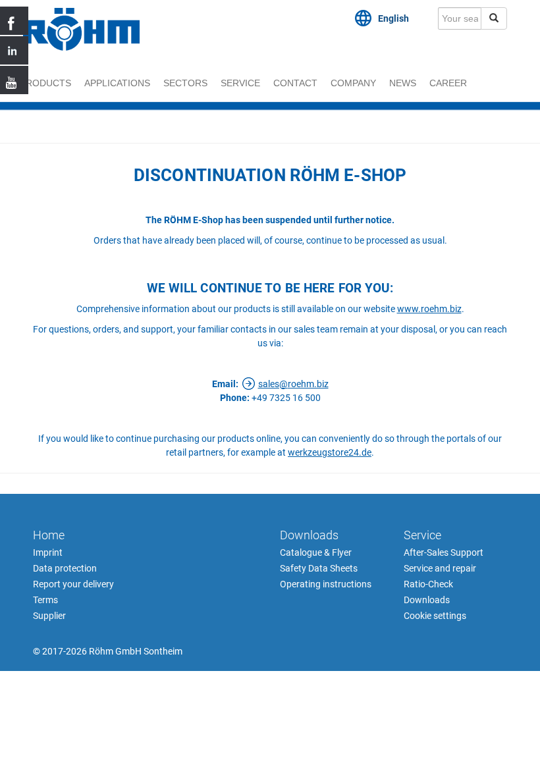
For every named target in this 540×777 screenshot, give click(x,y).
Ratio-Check (428, 584)
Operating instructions (325, 584)
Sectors (185, 83)
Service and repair (440, 568)
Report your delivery (73, 584)
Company (353, 83)
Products (45, 83)
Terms (45, 600)
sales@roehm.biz (293, 384)
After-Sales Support (443, 552)
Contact (295, 83)
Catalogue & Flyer (316, 552)
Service (240, 83)
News (402, 83)
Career (448, 83)
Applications (117, 83)
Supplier (49, 615)
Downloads (309, 535)
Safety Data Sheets (319, 568)
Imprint (48, 552)
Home (49, 535)
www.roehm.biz (429, 309)
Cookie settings (435, 615)
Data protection (65, 568)
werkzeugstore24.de (329, 452)
